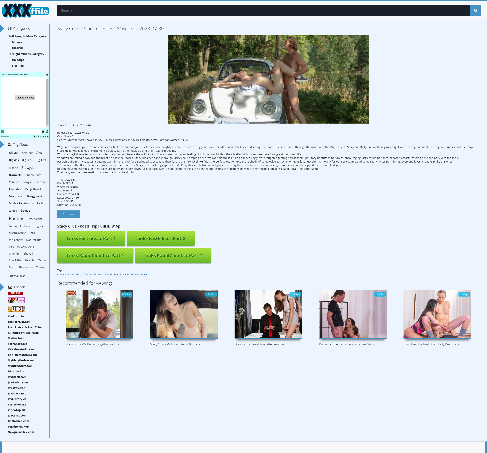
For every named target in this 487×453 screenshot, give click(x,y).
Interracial (35, 219)
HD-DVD (17, 48)
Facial (40, 203)
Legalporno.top (18, 426)
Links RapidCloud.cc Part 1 (95, 255)
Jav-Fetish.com (18, 382)
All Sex (13, 153)
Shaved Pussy (75, 274)
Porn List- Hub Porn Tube (25, 327)
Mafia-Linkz (16, 338)
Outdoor (61, 274)
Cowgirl (27, 182)
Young (40, 267)
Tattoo (42, 260)
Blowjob (27, 167)
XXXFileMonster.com (22, 355)
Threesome (26, 267)
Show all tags (17, 276)
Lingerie (38, 226)
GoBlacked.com (18, 421)
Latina (13, 226)
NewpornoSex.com (21, 432)
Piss (11, 246)
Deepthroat (16, 196)
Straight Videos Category (26, 54)
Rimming (14, 253)
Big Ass (14, 160)
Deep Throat (33, 189)
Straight (30, 260)
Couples (88, 274)
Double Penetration (21, 203)
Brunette (124, 274)
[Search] (475, 10)
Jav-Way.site (16, 388)
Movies (17, 42)
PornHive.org (17, 404)
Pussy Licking (112, 274)
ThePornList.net (18, 322)
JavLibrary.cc (17, 399)
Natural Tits (33, 240)
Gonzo (25, 210)
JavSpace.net (17, 393)
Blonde (13, 168)
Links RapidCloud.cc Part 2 (173, 255)
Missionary (16, 240)
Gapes (13, 211)
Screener (68, 214)
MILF (33, 233)
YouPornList (16, 316)
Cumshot (15, 189)
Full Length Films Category (28, 36)
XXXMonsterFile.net (22, 349)
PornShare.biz (17, 344)
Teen (12, 267)
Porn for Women (139, 274)
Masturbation (17, 233)
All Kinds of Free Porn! (23, 333)
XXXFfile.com (24, 10)
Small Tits (15, 260)
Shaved (28, 253)
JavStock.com (17, 377)
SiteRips (18, 66)
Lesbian (25, 226)
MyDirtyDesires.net (21, 360)
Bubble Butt (33, 175)
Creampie (42, 182)
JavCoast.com (17, 415)
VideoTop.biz (16, 410)
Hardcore (17, 218)
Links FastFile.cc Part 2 (160, 238)
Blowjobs (98, 274)
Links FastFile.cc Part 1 (91, 238)
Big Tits (41, 160)
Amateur (27, 153)
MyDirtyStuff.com (20, 366)
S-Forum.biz (16, 371)
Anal (40, 152)
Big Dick (27, 160)
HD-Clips (18, 60)
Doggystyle (34, 196)
